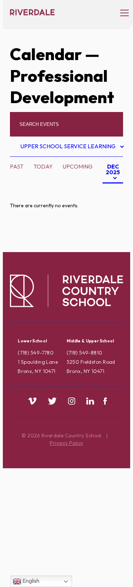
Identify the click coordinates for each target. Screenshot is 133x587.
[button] (121, 12)
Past (16, 166)
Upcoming (78, 166)
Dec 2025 (111, 173)
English (30, 580)
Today (43, 166)
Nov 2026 (103, 225)
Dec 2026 (103, 236)
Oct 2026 (103, 214)
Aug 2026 (103, 191)
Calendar (46, 54)
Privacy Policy (66, 443)
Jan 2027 (103, 247)
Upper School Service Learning (69, 147)
